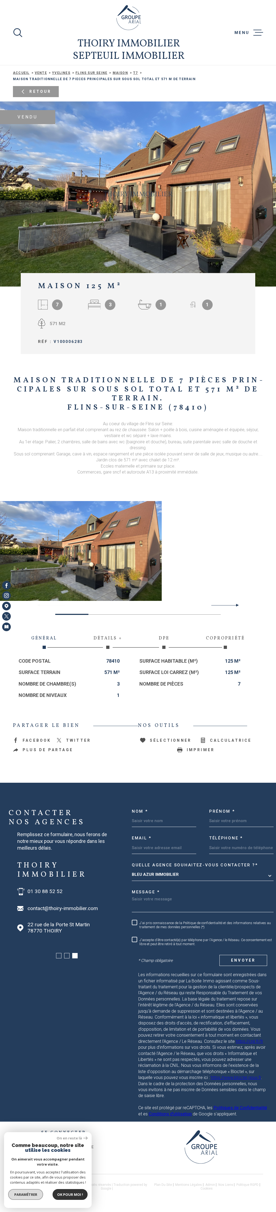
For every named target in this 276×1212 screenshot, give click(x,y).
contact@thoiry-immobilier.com (62, 908)
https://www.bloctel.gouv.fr (236, 1077)
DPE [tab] (164, 638)
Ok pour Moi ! (70, 1194)
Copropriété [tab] (225, 638)
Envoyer (243, 960)
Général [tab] (44, 638)
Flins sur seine (91, 73)
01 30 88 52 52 (45, 891)
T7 (135, 73)
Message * (146, 892)
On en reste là (69, 1138)
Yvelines (61, 73)
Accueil (21, 73)
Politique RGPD (247, 1185)
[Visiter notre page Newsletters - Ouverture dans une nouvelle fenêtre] (6, 626)
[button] (235, 605)
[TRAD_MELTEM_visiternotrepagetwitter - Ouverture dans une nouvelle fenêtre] (6, 616)
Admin (210, 1185)
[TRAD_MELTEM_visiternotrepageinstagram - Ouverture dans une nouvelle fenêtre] (6, 595)
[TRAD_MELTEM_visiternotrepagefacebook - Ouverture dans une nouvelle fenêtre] (6, 585)
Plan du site (163, 1185)
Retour (40, 91)
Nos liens (225, 1185)
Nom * (140, 811)
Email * (141, 838)
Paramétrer (25, 1194)
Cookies (207, 1188)
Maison (120, 73)
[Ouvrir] (18, 33)
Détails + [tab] (108, 638)
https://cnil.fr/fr (249, 1041)
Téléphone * (226, 838)
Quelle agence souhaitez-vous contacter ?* (195, 865)
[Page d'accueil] (128, 17)
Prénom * (222, 811)
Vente (41, 73)
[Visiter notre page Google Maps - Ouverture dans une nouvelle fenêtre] (6, 606)
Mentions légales (188, 1185)
